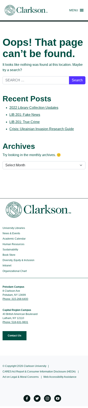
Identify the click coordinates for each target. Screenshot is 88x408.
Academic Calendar (14, 238)
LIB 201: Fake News (24, 114)
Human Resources (13, 244)
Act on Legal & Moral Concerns (21, 376)
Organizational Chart (15, 271)
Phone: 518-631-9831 (15, 322)
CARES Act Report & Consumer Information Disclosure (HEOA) (39, 371)
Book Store (9, 254)
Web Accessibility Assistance (59, 376)
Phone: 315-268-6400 (15, 298)
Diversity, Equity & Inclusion (18, 260)
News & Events (11, 233)
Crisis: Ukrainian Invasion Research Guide (41, 129)
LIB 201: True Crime (24, 122)
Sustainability (10, 249)
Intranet (7, 265)
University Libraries (14, 228)
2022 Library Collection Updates (33, 107)
